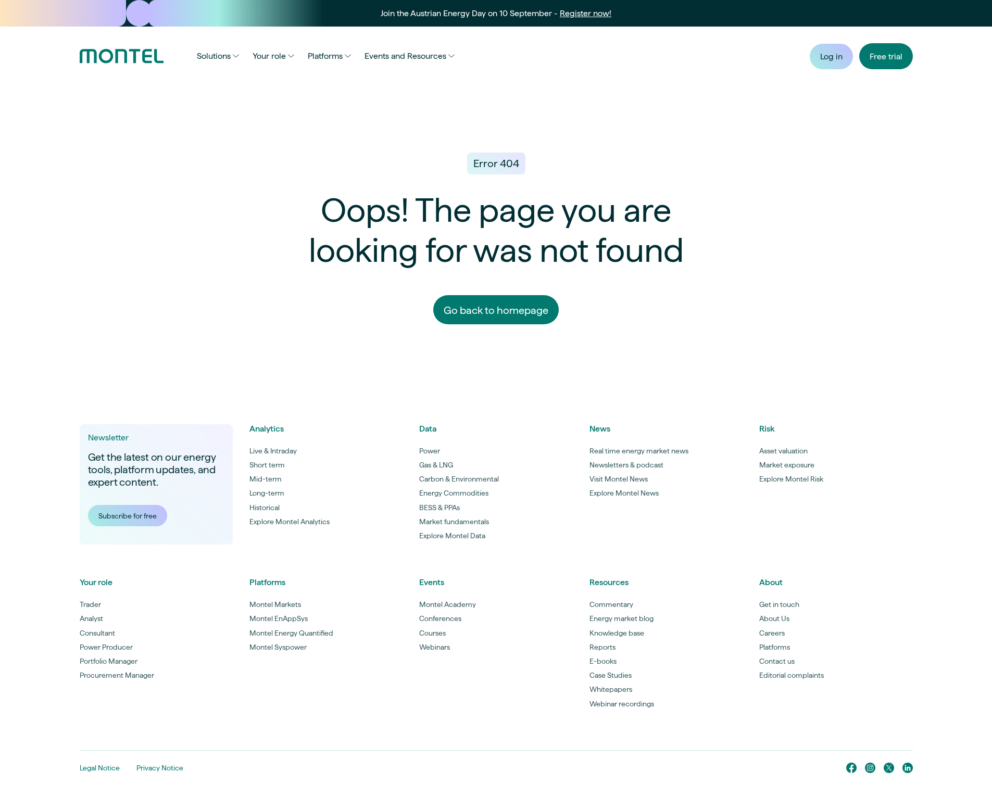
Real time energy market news (638, 451)
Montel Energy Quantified (291, 633)
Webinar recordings (621, 704)
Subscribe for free (127, 516)
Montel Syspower (278, 647)
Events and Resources (405, 56)
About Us (774, 618)
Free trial (886, 56)
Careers (772, 633)
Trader (90, 604)
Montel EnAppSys (278, 618)
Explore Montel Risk (791, 479)
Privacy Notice (159, 768)
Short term (267, 465)
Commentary (611, 604)
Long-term (266, 493)
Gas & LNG (436, 465)
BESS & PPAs (439, 507)
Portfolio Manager (108, 661)
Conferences (440, 618)
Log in (831, 56)
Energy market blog (621, 618)
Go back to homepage (496, 310)
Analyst (91, 618)
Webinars (434, 647)
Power (429, 451)
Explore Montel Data (452, 535)
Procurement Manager (117, 675)
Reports (602, 647)
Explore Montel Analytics (289, 521)
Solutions (214, 56)
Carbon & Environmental (459, 479)
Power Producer (106, 647)
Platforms (325, 56)
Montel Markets (275, 604)
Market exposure (786, 465)
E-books (603, 661)
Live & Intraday (273, 451)
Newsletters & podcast (626, 465)
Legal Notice (100, 768)
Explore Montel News (624, 493)
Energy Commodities (453, 493)
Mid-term (265, 479)
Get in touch (779, 604)
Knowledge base (616, 633)
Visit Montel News (618, 479)
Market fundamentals (454, 521)
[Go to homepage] (122, 56)
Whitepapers (610, 689)
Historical (264, 507)
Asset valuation (783, 451)
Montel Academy (447, 604)
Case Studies (610, 675)
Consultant (97, 633)
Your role (269, 56)
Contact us (777, 661)
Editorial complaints (791, 675)
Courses (432, 633)
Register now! (585, 13)
